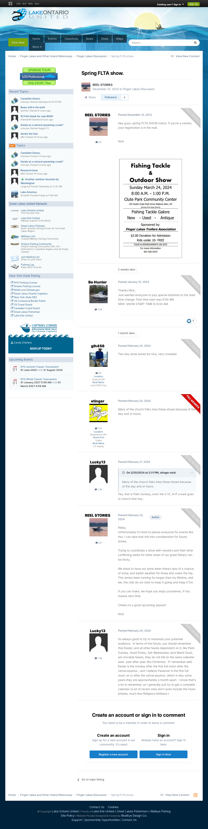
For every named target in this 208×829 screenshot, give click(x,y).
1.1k (99, 428)
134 (99, 309)
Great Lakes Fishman (33, 225)
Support (77, 819)
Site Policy (68, 815)
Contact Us (96, 807)
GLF (24, 3)
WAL (30, 3)
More (35, 46)
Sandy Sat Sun (29, 133)
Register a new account (113, 754)
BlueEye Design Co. (134, 815)
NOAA (17, 289)
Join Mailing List (30, 256)
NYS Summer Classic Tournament (40, 366)
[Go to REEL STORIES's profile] (85, 87)
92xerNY (25, 195)
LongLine (25, 186)
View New (18, 42)
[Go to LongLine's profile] (14, 181)
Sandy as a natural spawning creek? (42, 124)
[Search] (195, 42)
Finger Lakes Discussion (139, 89)
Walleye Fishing (160, 811)
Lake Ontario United (32, 210)
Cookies (113, 807)
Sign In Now (163, 754)
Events (52, 38)
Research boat (29, 170)
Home (36, 38)
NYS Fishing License (25, 282)
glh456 (97, 346)
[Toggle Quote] (124, 472)
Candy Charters (22, 342)
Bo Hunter (97, 282)
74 (99, 373)
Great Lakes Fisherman (26, 311)
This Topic (179, 42)
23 (100, 142)
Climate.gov (33, 289)
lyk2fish (25, 110)
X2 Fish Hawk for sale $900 (37, 116)
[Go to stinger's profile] (98, 413)
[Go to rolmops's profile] (14, 100)
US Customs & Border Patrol (29, 300)
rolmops (25, 101)
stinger (97, 401)
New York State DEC (25, 297)
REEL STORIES (103, 84)
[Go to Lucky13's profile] (98, 474)
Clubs (104, 38)
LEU (18, 3)
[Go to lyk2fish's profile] (14, 109)
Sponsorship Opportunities (102, 819)
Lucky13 (97, 462)
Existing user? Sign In (169, 4)
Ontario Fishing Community (36, 243)
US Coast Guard (22, 304)
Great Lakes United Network (28, 203)
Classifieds (71, 38)
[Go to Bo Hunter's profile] (98, 294)
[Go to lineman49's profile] (14, 118)
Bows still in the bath (33, 107)
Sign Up (193, 4)
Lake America (29, 192)
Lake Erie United (30, 218)
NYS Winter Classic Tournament (39, 379)
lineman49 (26, 119)
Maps (119, 38)
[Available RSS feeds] (195, 795)
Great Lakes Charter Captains (30, 293)
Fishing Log (27, 264)
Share (91, 97)
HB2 (23, 137)
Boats (89, 38)
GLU (37, 3)
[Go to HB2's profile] (14, 135)
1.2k (99, 489)
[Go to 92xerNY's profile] (14, 194)
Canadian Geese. (30, 98)
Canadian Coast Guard (26, 308)
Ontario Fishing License (26, 286)
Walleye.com (28, 236)
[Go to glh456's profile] (98, 358)
